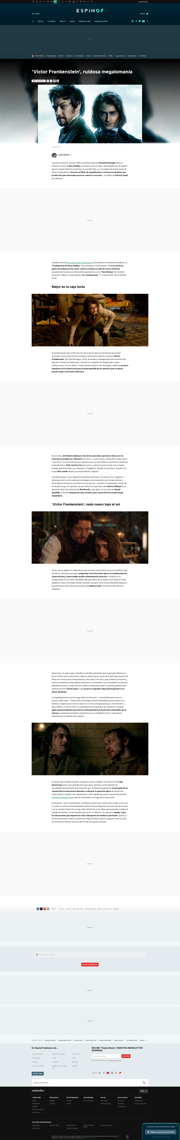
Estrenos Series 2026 (91, 1040)
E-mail (57, 81)
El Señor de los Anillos (100, 56)
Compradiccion (122, 1106)
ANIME (72, 21)
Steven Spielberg (51, 56)
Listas (74, 1058)
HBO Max (75, 1062)
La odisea (55, 1062)
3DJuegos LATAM (54, 1125)
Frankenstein (79, 909)
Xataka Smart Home (38, 1109)
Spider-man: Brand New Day (59, 1067)
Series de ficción (37, 1054)
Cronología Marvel (131, 1040)
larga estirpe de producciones (80, 262)
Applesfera (35, 1106)
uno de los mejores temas (63, 797)
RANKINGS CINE (84, 21)
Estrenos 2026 (78, 1040)
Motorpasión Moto (106, 1103)
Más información (90, 1138)
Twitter (147, 21)
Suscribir (126, 1056)
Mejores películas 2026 (65, 1040)
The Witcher (142, 56)
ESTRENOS (52, 21)
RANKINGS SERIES (101, 21)
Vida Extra (52, 1103)
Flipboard (140, 21)
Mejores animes (118, 1040)
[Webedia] (38, 1090)
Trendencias (121, 1101)
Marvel (89, 56)
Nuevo (142, 14)
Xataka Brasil (36, 1128)
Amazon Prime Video (58, 1054)
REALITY (63, 21)
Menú (37, 14)
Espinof (90, 10)
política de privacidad (115, 1060)
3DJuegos (52, 1101)
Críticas (69, 909)
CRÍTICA (40, 21)
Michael (61, 56)
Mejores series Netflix (105, 1040)
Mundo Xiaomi (36, 1112)
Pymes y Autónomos (141, 1103)
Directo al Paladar (89, 1101)
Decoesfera (121, 1103)
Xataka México (36, 1125)
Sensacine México (71, 1125)
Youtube (143, 21)
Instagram (132, 21)
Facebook (136, 21)
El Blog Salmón (139, 1101)
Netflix (110, 56)
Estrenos (62, 909)
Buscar (144, 1083)
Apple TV (35, 1062)
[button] (65, 154)
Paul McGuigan (91, 909)
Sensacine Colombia (72, 1128)
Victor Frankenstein (105, 909)
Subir (142, 1091)
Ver (91, 964)
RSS (116, 1072)
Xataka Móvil (36, 1103)
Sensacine (69, 1101)
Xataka (34, 1101)
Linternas (75, 1066)
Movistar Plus (36, 1058)
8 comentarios (39, 81)
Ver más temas (38, 1073)
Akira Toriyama (132, 56)
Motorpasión (104, 1101)
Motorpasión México (106, 1125)
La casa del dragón (38, 1066)
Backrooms (69, 56)
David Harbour (80, 56)
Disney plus (75, 1054)
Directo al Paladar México (89, 1126)
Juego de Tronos (120, 56)
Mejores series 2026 (50, 1040)
